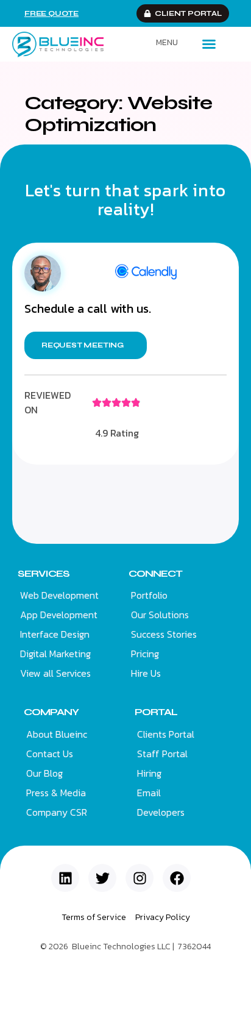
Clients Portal (165, 734)
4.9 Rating (117, 433)
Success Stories (164, 634)
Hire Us (146, 673)
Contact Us (49, 753)
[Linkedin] (65, 878)
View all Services (55, 673)
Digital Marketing (55, 653)
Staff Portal (162, 753)
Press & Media (56, 792)
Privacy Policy (162, 917)
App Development (58, 614)
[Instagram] (139, 878)
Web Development (59, 595)
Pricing (145, 653)
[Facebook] (177, 878)
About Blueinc (56, 734)
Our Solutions (160, 614)
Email (149, 792)
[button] (209, 44)
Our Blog (44, 773)
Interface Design (55, 634)
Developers (161, 812)
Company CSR (56, 812)
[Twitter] (102, 878)
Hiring (149, 773)
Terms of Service (94, 917)
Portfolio (149, 595)
